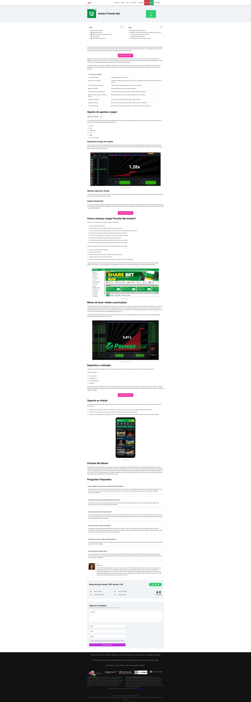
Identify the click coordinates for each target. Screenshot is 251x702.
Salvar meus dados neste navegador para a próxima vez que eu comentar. (108, 641)
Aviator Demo (133, 2)
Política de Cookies (124, 665)
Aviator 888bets (149, 655)
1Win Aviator (101, 655)
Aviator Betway (157, 655)
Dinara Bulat (99, 565)
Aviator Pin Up (122, 655)
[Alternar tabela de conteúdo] (100, 117)
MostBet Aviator (115, 655)
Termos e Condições (134, 665)
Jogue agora (151, 13)
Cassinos (123, 2)
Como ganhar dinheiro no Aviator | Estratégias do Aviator (112, 660)
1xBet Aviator (108, 655)
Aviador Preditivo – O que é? (112, 665)
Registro (146, 2)
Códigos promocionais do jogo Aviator (135, 660)
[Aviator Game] (89, 2)
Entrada (151, 2)
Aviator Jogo (117, 2)
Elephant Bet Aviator (140, 655)
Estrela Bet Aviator (131, 655)
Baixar (127, 2)
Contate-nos (142, 665)
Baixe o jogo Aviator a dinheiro (152, 660)
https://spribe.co (139, 688)
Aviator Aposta (94, 655)
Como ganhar (140, 2)
